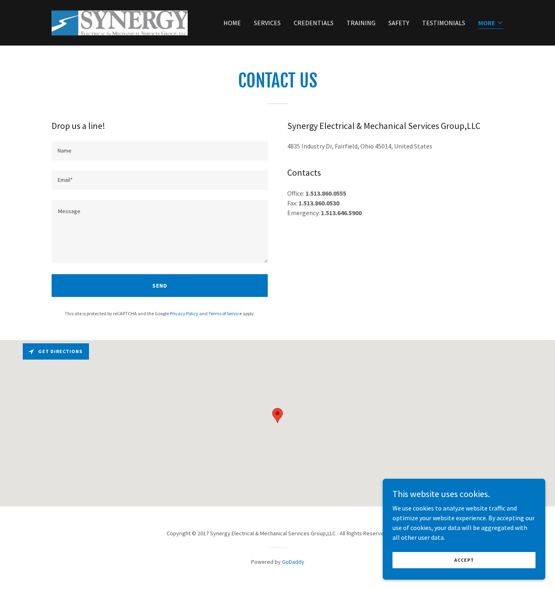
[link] (120, 22)
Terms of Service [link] (225, 313)
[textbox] (160, 151)
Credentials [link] (314, 23)
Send (159, 285)
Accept (464, 560)
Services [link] (267, 23)
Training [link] (361, 23)
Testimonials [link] (443, 23)
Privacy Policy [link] (184, 313)
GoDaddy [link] (293, 561)
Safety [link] (398, 23)
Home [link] (232, 23)
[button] (490, 23)
